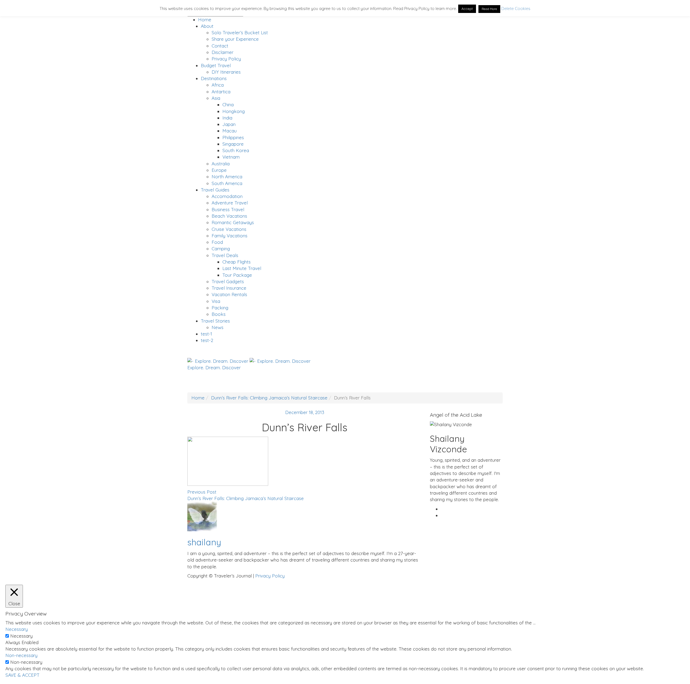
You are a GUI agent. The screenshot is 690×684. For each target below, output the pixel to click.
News (217, 327)
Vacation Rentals (229, 294)
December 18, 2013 (304, 412)
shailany (204, 542)
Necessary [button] (16, 629)
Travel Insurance (229, 288)
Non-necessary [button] (21, 655)
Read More (489, 9)
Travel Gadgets (228, 281)
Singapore (233, 144)
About (207, 26)
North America (227, 176)
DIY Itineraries (226, 72)
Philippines (233, 137)
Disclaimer (222, 52)
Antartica (221, 91)
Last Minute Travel (241, 268)
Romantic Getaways (233, 222)
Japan (229, 124)
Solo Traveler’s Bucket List (240, 32)
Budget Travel (216, 65)
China (228, 104)
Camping (221, 248)
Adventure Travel (230, 203)
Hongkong (233, 111)
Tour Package (237, 275)
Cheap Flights (236, 262)
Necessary (21, 636)
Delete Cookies (515, 8)
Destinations (214, 78)
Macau (229, 131)
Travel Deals (225, 255)
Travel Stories (215, 321)
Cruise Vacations (229, 229)
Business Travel (228, 209)
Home (204, 19)
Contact (220, 46)
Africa (218, 85)
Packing (220, 307)
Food (217, 242)
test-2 (207, 340)
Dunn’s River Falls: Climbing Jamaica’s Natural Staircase (269, 398)
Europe (219, 170)
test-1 (206, 334)
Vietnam (231, 157)
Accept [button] (467, 8)
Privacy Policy (226, 58)
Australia (221, 163)
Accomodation (227, 196)
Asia (216, 98)
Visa (216, 301)
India (227, 118)
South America (227, 183)
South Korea (235, 150)
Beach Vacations (229, 216)
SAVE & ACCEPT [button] (22, 675)
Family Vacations (229, 235)
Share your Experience (235, 39)
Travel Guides (215, 190)
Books (219, 314)
